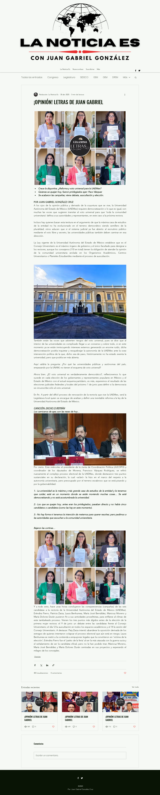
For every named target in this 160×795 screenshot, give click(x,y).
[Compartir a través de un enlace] (53, 665)
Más (125, 77)
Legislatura (69, 77)
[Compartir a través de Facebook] (35, 665)
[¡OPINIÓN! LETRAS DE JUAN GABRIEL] (39, 702)
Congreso (52, 77)
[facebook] (135, 70)
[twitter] (139, 70)
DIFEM (115, 77)
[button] (135, 77)
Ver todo (135, 687)
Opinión (37, 657)
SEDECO (84, 77)
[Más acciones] (124, 94)
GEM (95, 77)
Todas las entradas (31, 77)
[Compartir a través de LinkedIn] (47, 665)
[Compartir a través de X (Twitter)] (41, 665)
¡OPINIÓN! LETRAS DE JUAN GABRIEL (35, 718)
